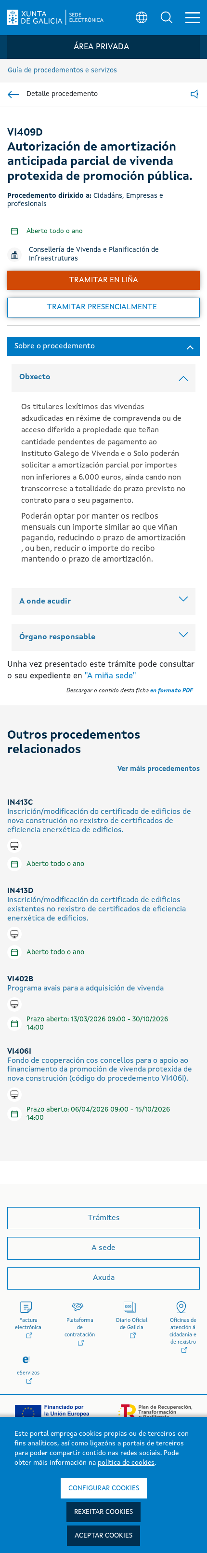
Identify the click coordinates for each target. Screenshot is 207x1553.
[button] (166, 17)
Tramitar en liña (103, 280)
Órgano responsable (57, 637)
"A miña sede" (110, 676)
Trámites (104, 1218)
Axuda (104, 1278)
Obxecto (35, 377)
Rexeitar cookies (103, 1512)
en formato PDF (171, 691)
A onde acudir (45, 601)
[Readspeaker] (194, 95)
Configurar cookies (103, 1488)
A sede (103, 1248)
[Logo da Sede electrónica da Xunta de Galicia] (55, 17)
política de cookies (126, 1462)
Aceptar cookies (103, 1535)
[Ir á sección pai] (13, 94)
